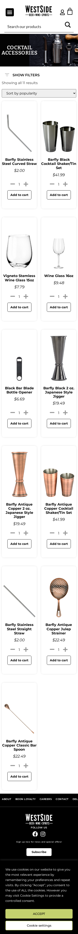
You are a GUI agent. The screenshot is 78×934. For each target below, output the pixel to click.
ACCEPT (39, 914)
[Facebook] (35, 834)
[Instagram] (43, 834)
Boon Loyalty (25, 799)
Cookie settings (39, 925)
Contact (62, 799)
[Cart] (70, 11)
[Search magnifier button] (68, 26)
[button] (10, 12)
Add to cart (19, 195)
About (6, 799)
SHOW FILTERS (26, 74)
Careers (46, 799)
